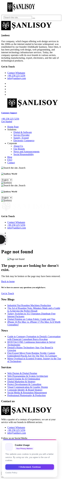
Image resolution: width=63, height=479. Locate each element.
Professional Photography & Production (26, 395)
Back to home (8, 281)
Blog (9, 157)
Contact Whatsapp (16, 72)
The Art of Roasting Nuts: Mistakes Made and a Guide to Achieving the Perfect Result (33, 309)
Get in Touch (7, 293)
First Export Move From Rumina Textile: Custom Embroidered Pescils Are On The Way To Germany (32, 354)
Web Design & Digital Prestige (22, 373)
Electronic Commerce (23, 140)
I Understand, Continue (30, 467)
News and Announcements (26, 151)
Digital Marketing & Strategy (21, 381)
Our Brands (19, 149)
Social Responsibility (23, 154)
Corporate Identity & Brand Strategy (25, 390)
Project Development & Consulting (24, 384)
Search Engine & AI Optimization (23, 378)
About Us (18, 146)
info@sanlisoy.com (16, 78)
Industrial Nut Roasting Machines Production (29, 305)
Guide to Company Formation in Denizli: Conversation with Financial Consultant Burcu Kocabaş (34, 338)
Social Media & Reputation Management (27, 392)
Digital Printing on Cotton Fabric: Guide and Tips (31, 319)
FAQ (9, 160)
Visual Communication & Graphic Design (27, 387)
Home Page (13, 126)
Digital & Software (22, 132)
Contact (11, 162)
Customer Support (9, 113)
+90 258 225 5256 (16, 75)
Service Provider (21, 135)
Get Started (6, 121)
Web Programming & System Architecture (27, 376)
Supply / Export (21, 137)
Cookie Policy (11, 473)
